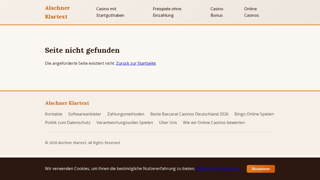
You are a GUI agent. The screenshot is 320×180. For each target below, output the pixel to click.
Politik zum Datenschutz (67, 122)
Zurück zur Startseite (136, 63)
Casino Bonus (216, 12)
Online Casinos (251, 12)
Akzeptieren (261, 169)
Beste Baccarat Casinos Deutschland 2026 (189, 114)
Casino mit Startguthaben (110, 12)
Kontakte (53, 114)
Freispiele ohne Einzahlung (167, 12)
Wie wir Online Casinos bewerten (214, 122)
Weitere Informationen (217, 168)
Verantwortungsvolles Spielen (124, 122)
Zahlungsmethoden (125, 114)
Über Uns (168, 122)
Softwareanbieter (84, 114)
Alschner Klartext (57, 12)
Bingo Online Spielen (254, 114)
